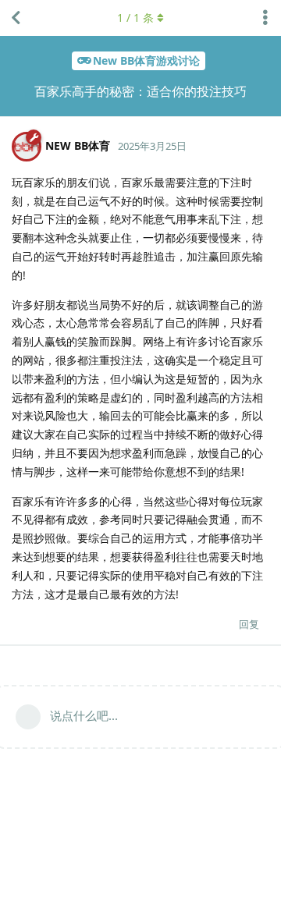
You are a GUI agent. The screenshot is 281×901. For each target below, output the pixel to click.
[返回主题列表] (15, 18)
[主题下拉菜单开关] (265, 18)
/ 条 (135, 17)
